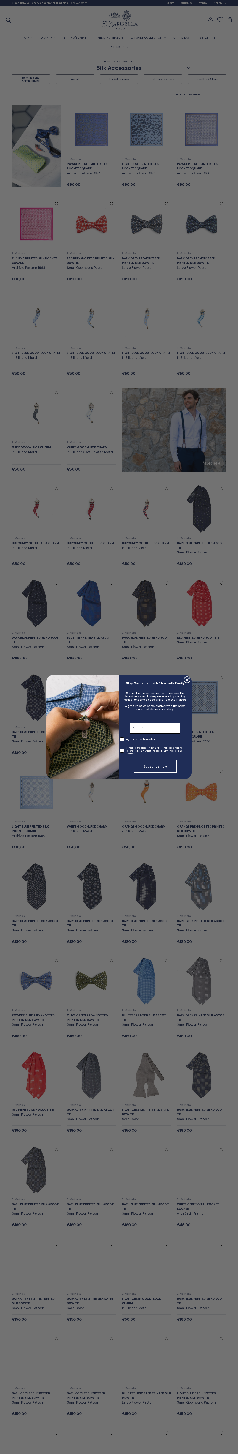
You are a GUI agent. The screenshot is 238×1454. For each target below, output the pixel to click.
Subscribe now (155, 766)
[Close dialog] (187, 680)
